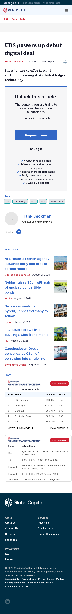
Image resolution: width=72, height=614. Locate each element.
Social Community (48, 534)
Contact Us (11, 528)
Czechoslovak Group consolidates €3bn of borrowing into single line (25, 354)
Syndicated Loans (15, 364)
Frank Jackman (36, 216)
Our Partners (45, 528)
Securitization (31, 2)
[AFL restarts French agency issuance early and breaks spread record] (60, 263)
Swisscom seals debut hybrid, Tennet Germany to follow (26, 311)
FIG (6, 19)
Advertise (43, 523)
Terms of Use (28, 579)
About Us (10, 523)
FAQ (7, 554)
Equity (8, 298)
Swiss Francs (56, 201)
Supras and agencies (17, 274)
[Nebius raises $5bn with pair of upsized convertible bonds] (60, 286)
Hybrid (8, 322)
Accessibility (12, 579)
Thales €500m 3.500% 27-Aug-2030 (41, 479)
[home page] (14, 10)
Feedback (11, 540)
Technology (20, 201)
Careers (10, 534)
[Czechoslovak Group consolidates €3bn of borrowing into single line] (60, 353)
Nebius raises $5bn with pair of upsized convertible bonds (27, 287)
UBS (33, 201)
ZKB (43, 201)
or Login (36, 149)
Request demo (36, 135)
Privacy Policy (46, 579)
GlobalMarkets (51, 2)
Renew (9, 559)
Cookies (23, 586)
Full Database (59, 383)
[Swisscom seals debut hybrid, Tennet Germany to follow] (60, 310)
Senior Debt (19, 19)
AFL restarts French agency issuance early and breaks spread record (27, 264)
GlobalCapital (11, 2)
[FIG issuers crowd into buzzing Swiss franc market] (60, 334)
